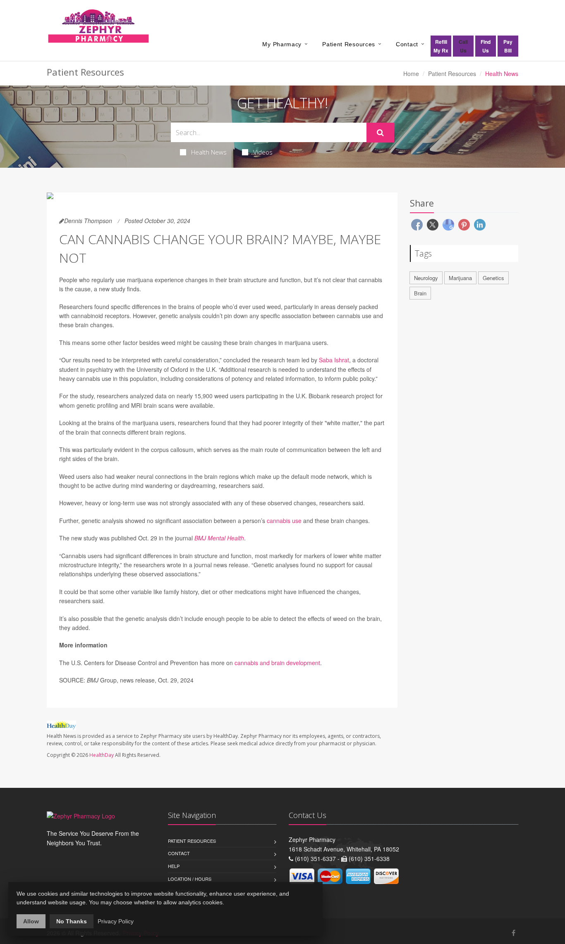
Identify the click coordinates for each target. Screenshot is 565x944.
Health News (209, 152)
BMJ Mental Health (219, 538)
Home (411, 73)
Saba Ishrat (334, 360)
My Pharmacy (282, 44)
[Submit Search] (380, 133)
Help (174, 866)
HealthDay (101, 755)
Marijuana (460, 278)
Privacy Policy (116, 921)
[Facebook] (513, 932)
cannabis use (284, 520)
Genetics (493, 278)
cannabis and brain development (277, 663)
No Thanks (71, 921)
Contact (407, 44)
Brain (420, 293)
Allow (31, 921)
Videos (263, 152)
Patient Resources (348, 44)
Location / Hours (189, 878)
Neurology (426, 278)
